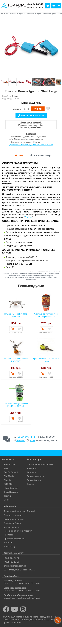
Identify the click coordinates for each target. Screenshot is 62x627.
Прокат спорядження (14, 538)
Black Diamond (11, 488)
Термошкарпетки (35, 476)
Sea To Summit (11, 472)
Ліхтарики (32, 468)
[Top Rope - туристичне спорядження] (13, 6)
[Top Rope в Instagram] (23, 609)
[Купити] (12, 328)
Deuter (7, 500)
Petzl (6, 468)
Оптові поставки (12, 527)
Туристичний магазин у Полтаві (19, 511)
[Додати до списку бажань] (48, 109)
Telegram (20, 440)
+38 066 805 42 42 (26, 436)
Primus (15, 96)
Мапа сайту (9, 546)
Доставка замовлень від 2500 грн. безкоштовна (31, 145)
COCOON (8, 484)
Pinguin (7, 480)
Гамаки (30, 484)
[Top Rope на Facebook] (6, 609)
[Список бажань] (47, 5)
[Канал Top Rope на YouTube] (15, 609)
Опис (20, 155)
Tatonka (7, 496)
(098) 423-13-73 (35, 7)
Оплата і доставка (13, 515)
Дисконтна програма (14, 519)
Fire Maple (9, 476)
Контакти (8, 542)
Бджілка (28, 217)
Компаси (31, 472)
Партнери (8, 535)
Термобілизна (34, 480)
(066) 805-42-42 (35, 4)
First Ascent (9, 464)
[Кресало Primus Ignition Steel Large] (31, 46)
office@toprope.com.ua (15, 566)
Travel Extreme (11, 492)
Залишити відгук (42, 155)
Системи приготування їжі (40, 464)
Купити (38, 109)
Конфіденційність (12, 523)
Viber (32, 440)
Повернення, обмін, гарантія (18, 531)
